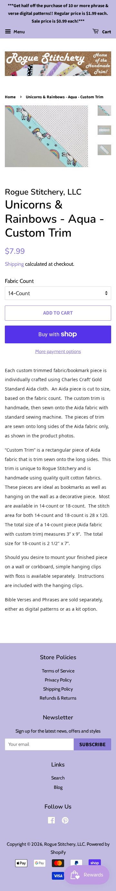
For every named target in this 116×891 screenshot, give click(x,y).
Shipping (14, 264)
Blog (58, 787)
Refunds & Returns (58, 698)
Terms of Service (58, 671)
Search (58, 778)
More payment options (58, 351)
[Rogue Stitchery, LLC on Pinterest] (65, 821)
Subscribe (92, 744)
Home (10, 97)
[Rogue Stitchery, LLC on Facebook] (51, 821)
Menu (19, 32)
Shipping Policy (58, 689)
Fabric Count (19, 281)
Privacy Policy (58, 680)
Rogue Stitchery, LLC (64, 844)
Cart (106, 32)
